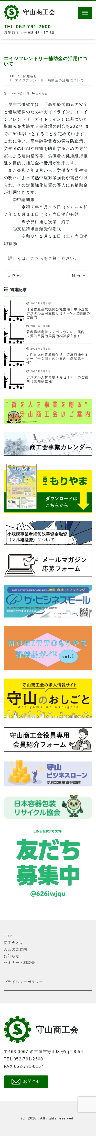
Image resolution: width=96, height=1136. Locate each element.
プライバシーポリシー (23, 982)
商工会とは (13, 943)
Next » (79, 276)
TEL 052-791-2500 (23, 1059)
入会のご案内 (15, 949)
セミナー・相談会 (19, 962)
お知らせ (41, 93)
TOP (8, 936)
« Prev (15, 276)
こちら (37, 258)
